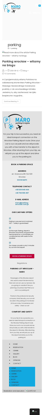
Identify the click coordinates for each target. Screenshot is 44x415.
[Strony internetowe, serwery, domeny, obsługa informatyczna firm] (31, 391)
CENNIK (15, 350)
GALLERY (16, 354)
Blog (25, 71)
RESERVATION (18, 347)
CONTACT (17, 363)
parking (14, 48)
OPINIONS (16, 360)
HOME (15, 344)
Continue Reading (12, 100)
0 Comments (10, 74)
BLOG (15, 357)
